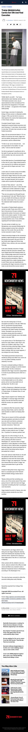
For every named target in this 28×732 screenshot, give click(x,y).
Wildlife (18, 609)
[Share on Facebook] (7, 24)
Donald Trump (5, 609)
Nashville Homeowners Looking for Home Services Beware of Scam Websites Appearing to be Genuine (13, 624)
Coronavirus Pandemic (16, 608)
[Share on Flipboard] (14, 24)
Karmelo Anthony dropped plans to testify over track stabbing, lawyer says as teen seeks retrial (13, 647)
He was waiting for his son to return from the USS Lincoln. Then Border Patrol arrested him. (13, 640)
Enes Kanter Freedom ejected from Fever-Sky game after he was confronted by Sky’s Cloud (13, 632)
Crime (24, 608)
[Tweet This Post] (10, 24)
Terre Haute (13, 609)
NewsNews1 (10, 20)
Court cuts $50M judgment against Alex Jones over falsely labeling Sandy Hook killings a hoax (13, 655)
